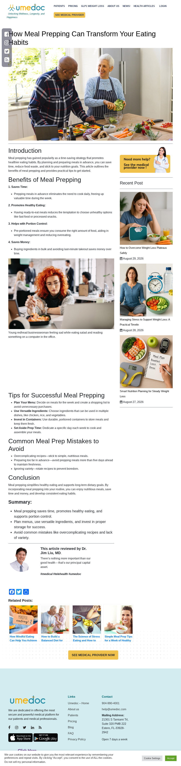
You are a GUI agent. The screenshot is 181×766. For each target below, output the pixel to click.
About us (73, 709)
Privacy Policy (77, 739)
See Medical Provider (69, 15)
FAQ (71, 733)
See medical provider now (93, 655)
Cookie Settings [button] (152, 758)
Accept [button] (170, 758)
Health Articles (144, 6)
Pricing (73, 6)
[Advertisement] (61, 366)
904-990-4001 (110, 703)
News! (126, 6)
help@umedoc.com (114, 709)
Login (163, 6)
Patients (59, 6)
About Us (113, 6)
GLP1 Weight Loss (92, 6)
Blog (71, 727)
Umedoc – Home (78, 703)
